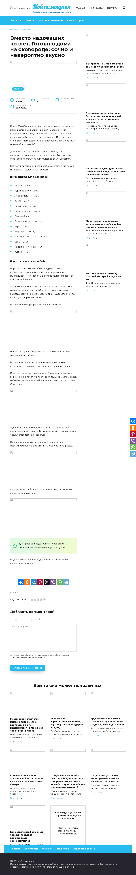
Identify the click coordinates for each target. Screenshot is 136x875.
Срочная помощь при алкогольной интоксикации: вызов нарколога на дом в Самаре (27, 780)
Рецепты (16, 20)
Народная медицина (51, 20)
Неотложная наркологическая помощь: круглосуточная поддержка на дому (67, 723)
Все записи (31, 848)
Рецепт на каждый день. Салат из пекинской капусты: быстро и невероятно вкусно (105, 171)
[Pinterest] (40, 582)
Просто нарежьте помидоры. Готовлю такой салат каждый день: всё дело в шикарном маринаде (103, 117)
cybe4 (15, 592)
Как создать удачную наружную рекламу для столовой (68, 815)
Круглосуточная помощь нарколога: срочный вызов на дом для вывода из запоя (108, 721)
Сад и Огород (75, 20)
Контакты (112, 8)
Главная (80, 8)
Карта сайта (96, 8)
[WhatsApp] (60, 582)
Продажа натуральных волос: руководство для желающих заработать (105, 778)
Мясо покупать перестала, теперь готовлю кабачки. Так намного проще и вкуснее (103, 224)
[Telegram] (66, 582)
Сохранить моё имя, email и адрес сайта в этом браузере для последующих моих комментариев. (41, 656)
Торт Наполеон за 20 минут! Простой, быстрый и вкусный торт (103, 276)
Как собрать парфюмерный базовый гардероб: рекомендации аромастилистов (26, 836)
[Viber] (53, 582)
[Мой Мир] (34, 582)
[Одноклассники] (27, 582)
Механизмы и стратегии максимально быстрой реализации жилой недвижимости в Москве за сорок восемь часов (26, 725)
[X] (47, 582)
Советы (30, 20)
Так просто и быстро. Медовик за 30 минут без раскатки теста (105, 65)
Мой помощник (52, 6)
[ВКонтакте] (21, 582)
